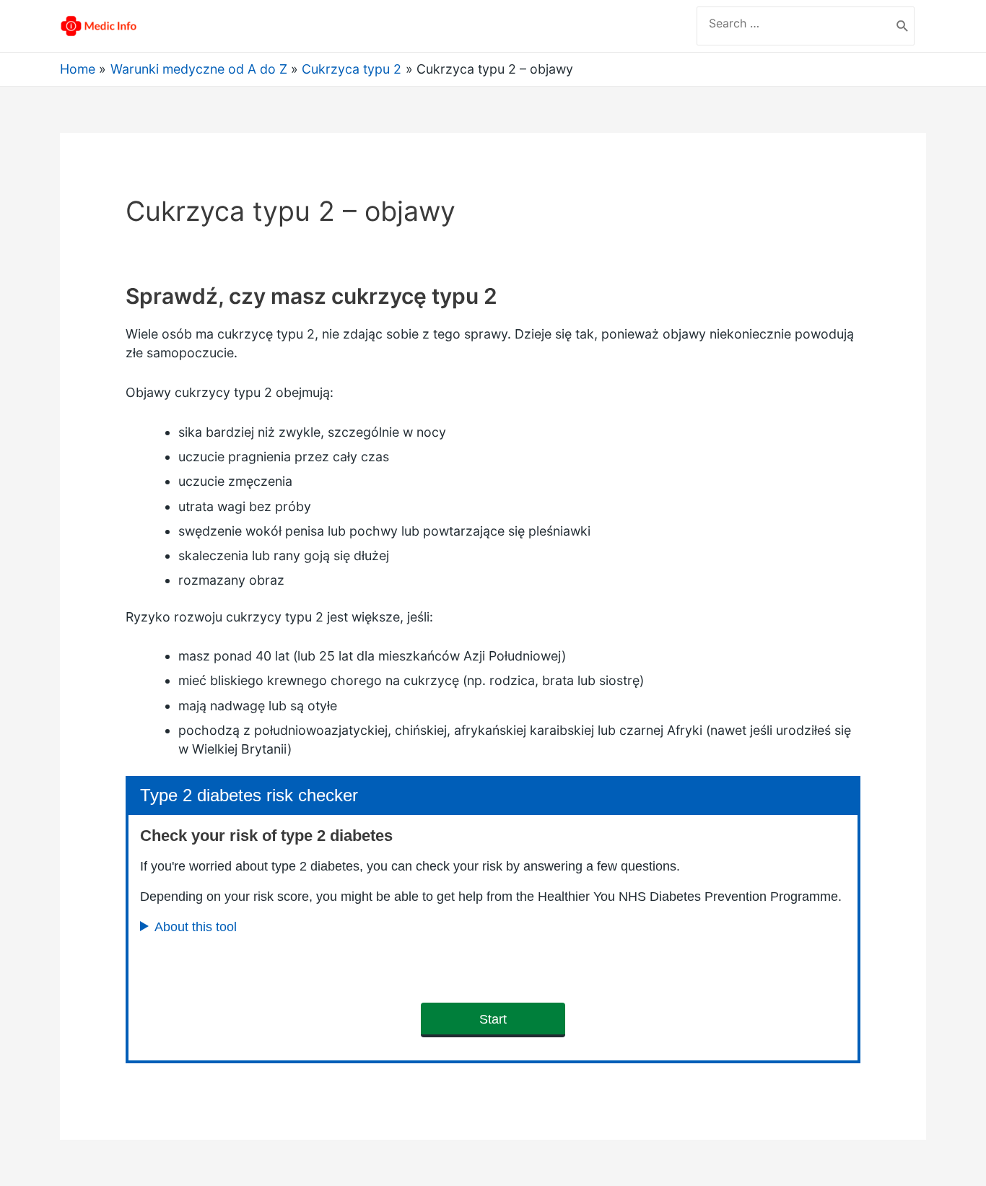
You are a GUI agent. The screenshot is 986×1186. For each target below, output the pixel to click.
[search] (794, 23)
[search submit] (902, 26)
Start (493, 1019)
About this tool (195, 927)
